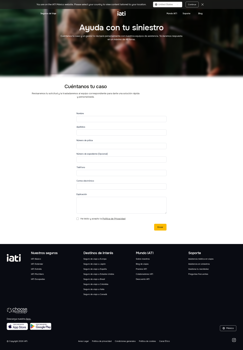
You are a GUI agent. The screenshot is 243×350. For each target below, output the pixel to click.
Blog (200, 13)
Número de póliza (84, 140)
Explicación (81, 194)
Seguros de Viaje (48, 13)
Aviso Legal (83, 341)
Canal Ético (164, 341)
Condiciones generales (125, 341)
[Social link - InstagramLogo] (234, 340)
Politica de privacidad (102, 341)
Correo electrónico (85, 181)
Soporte (186, 13)
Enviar (160, 227)
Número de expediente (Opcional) (92, 154)
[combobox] (167, 4)
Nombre (80, 113)
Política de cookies (147, 341)
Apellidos (80, 127)
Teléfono (80, 167)
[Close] (202, 4)
